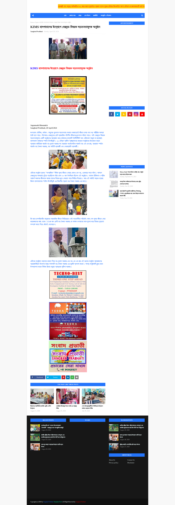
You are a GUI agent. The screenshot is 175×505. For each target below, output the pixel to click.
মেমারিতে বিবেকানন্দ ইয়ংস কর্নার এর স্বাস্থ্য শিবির (66, 407)
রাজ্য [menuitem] (80, 15)
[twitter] (117, 114)
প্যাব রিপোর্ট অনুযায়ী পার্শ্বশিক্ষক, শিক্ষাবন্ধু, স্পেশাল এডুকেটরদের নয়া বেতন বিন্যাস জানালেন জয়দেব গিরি (132, 193)
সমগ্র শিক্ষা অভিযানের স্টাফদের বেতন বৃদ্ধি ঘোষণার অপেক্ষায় (130, 183)
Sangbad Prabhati (36, 31)
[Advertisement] (127, 63)
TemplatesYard (58, 502)
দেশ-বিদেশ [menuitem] (87, 15)
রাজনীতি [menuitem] (95, 15)
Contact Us (131, 460)
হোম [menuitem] (65, 15)
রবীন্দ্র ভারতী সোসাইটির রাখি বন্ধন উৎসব (130, 444)
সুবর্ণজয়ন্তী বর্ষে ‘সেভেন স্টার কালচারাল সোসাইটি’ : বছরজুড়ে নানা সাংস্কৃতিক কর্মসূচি (52, 426)
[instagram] (136, 114)
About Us (112, 460)
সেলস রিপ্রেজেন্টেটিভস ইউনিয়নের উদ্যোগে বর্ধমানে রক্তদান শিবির (92, 407)
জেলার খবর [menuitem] (72, 15)
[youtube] (142, 114)
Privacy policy (113, 463)
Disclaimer (130, 463)
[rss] (123, 114)
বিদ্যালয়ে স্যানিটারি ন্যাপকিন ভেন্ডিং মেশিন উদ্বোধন (40, 407)
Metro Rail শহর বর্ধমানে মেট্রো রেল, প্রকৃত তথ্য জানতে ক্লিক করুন (131, 173)
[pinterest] (129, 114)
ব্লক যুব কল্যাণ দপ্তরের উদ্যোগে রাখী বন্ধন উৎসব (52, 445)
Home (32, 22)
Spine (36, 22)
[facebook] (111, 114)
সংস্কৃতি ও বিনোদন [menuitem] (106, 15)
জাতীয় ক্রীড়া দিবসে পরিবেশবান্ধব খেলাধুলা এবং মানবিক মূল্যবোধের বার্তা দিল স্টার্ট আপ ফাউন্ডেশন (53, 436)
